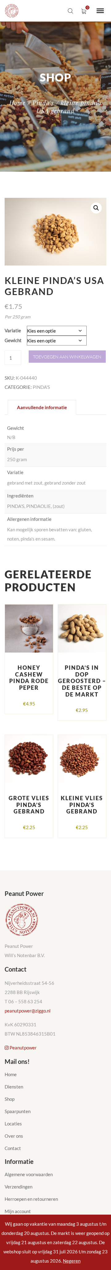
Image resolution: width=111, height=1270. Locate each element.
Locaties (13, 1123)
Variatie (13, 330)
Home (17, 102)
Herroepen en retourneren (31, 1199)
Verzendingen (18, 1186)
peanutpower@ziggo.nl (28, 1010)
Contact (13, 1148)
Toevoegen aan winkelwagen (67, 356)
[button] (96, 208)
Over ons (14, 1136)
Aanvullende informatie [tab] (42, 407)
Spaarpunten (18, 1111)
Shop (9, 1099)
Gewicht (13, 340)
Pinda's (43, 102)
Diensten (14, 1086)
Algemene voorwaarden (29, 1174)
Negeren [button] (71, 1261)
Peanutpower (23, 1047)
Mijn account (18, 1211)
